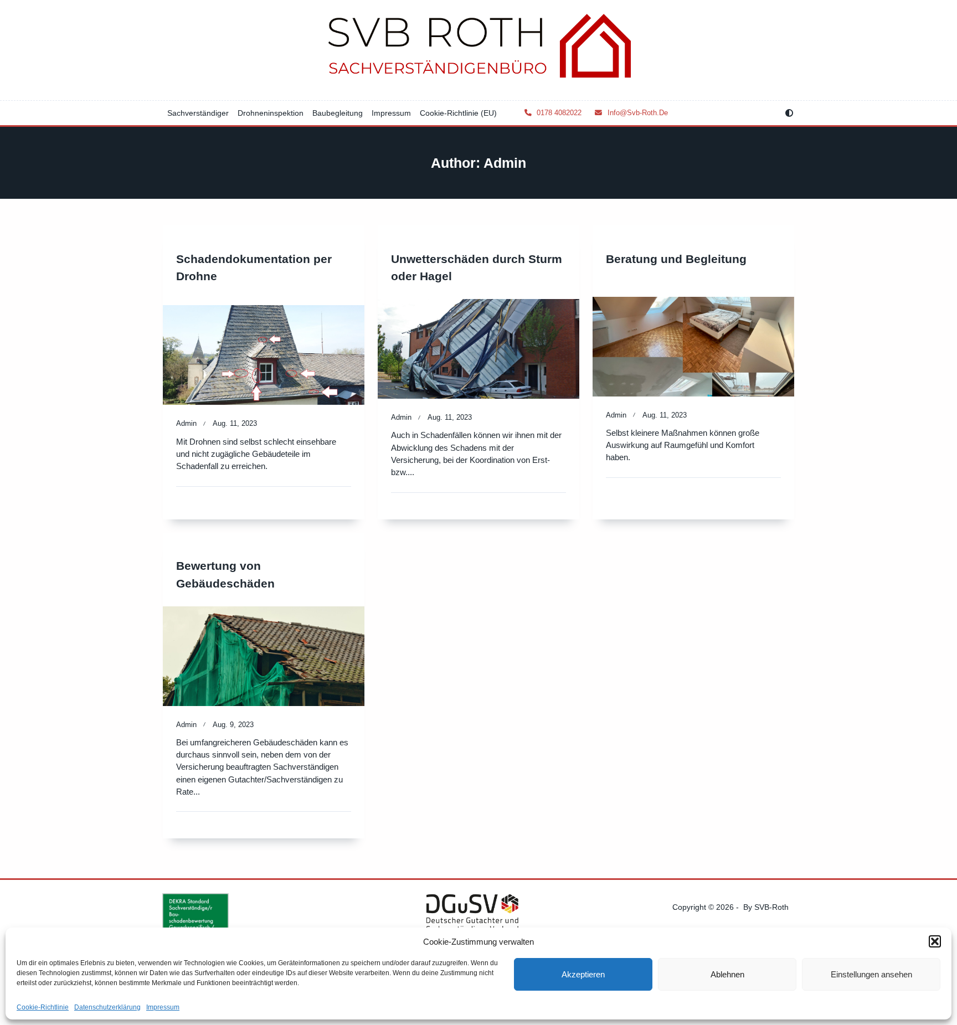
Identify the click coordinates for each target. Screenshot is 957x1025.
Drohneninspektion (270, 113)
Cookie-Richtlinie (43, 1007)
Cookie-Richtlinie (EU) (458, 113)
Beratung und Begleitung (676, 259)
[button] (934, 941)
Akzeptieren (583, 974)
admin (186, 423)
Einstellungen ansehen (871, 974)
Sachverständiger (198, 113)
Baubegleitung (337, 113)
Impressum (162, 1007)
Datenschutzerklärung (107, 1007)
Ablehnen (727, 974)
